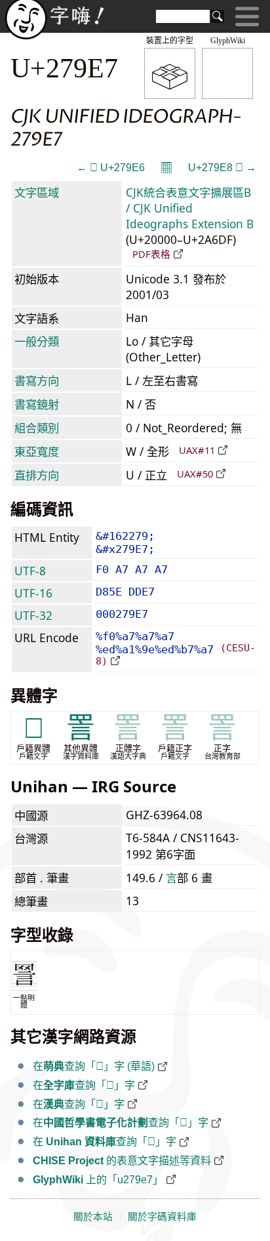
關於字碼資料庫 (162, 1216)
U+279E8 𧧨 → (222, 167)
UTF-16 (33, 593)
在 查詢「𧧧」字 (104, 1141)
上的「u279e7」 (98, 1179)
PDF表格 (151, 253)
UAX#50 (195, 473)
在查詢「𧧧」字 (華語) (94, 1066)
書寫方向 (36, 380)
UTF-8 (30, 571)
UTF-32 (33, 615)
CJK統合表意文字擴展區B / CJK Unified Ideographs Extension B (190, 208)
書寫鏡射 (36, 404)
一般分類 (36, 341)
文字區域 (36, 192)
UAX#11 (197, 450)
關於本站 (93, 1216)
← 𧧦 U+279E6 (111, 167)
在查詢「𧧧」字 (84, 1085)
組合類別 (36, 428)
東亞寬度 (36, 451)
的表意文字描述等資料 (122, 1160)
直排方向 (36, 475)
